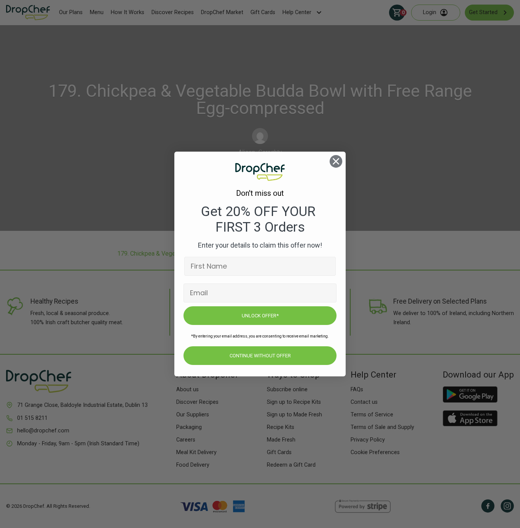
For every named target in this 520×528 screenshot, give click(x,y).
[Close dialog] (336, 161)
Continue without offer (260, 355)
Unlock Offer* (260, 315)
